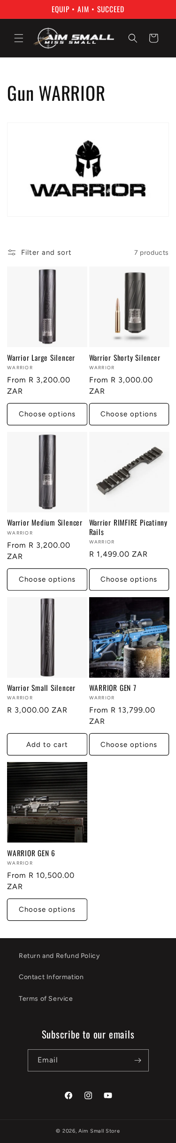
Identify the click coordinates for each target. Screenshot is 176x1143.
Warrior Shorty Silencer (125, 357)
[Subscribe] (138, 1060)
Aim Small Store (99, 1131)
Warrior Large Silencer (41, 357)
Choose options (47, 414)
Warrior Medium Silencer (45, 522)
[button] (18, 38)
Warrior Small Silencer (41, 687)
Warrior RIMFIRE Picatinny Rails (128, 527)
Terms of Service (46, 999)
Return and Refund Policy (59, 956)
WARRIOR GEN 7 (113, 687)
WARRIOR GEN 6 (31, 853)
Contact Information (51, 977)
